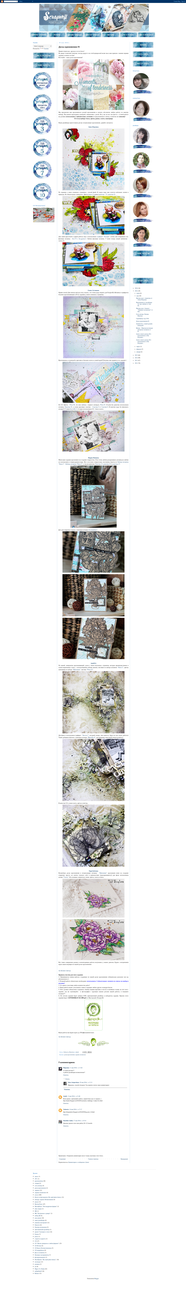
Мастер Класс (39, 1204)
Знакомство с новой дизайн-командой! (144, 324)
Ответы (67, 1079)
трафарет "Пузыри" (103, 236)
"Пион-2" (120, 667)
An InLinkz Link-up (65, 971)
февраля (139, 349)
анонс (36, 1176)
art (35, 1266)
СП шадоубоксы (39, 1250)
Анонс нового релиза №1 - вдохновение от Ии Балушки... (144, 335)
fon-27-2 (74, 239)
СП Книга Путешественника (43, 1248)
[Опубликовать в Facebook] (89, 1052)
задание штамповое (80, 1055)
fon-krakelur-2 (93, 530)
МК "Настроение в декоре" (42, 1213)
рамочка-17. (116, 464)
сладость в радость (40, 1239)
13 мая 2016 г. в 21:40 (74, 1096)
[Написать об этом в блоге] (85, 1052)
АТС (36, 1179)
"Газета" (66, 877)
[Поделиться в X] (87, 1052)
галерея (37, 1183)
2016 (136, 291)
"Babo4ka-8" (91, 737)
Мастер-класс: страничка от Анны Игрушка (144, 299)
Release (37, 1273)
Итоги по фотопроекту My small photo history (48, 1197)
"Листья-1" (85, 735)
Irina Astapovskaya (73, 1082)
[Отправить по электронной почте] (83, 1052)
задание (37, 1190)
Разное (37, 1234)
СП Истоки (38, 1246)
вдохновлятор (39, 1181)
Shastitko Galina (68, 1121)
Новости (37, 1225)
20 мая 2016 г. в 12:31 (86, 1082)
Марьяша (66, 1068)
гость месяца (38, 1186)
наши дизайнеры (40, 1220)
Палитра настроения (40, 1227)
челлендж (37, 1262)
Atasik (65, 1096)
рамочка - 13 (103, 194)
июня (138, 293)
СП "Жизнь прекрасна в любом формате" (47, 1243)
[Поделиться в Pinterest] (91, 1052)
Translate (46, 48)
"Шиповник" (77, 669)
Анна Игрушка (93, 127)
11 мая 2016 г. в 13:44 (76, 1068)
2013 (136, 360)
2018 (136, 288)
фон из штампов (39, 1252)
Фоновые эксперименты (42, 1255)
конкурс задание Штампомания (44, 1199)
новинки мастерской (41, 1223)
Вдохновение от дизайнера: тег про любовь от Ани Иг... (144, 304)
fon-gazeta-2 (82, 239)
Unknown (66, 1109)
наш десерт (38, 1218)
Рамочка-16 (68, 407)
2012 (136, 363)
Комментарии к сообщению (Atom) (78, 1162)
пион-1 (91, 194)
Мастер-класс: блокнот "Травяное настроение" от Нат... (144, 310)
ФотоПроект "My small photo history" (45, 1259)
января (138, 352)
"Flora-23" (90, 669)
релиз (36, 1236)
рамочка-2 (111, 194)
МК (36, 1211)
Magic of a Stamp (39, 1269)
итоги (36, 1195)
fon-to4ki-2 (73, 409)
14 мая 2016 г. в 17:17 (75, 1109)
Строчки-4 (104, 407)
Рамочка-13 (99, 464)
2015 (136, 355)
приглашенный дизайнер (42, 1229)
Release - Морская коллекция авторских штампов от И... (144, 329)
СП (36, 1241)
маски (36, 1202)
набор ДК (37, 1216)
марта (138, 346)
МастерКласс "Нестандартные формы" (46, 1206)
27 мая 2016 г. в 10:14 (80, 1120)
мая (137, 296)
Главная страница (93, 1159)
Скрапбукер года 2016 (142, 318)
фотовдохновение (40, 1257)
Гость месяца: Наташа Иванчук (142, 315)
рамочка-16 (107, 464)
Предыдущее (124, 1159)
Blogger (96, 1278)
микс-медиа (38, 1209)
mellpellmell (38, 1271)
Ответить (65, 1075)
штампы (37, 1264)
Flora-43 (102, 405)
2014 (136, 358)
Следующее (62, 1159)
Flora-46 (72, 405)
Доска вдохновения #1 (142, 321)
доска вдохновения (69, 1055)
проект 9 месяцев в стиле (42, 1232)
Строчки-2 (95, 407)
